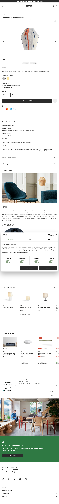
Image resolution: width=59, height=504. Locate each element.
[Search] (6, 5)
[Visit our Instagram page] (3, 479)
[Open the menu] (2, 5)
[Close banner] (56, 234)
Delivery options (6, 164)
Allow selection (29, 268)
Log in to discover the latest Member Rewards (29, 1)
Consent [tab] (10, 239)
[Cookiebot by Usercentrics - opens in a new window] (47, 235)
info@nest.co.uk (16, 472)
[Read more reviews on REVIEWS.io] (8, 391)
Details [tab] (29, 239)
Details (4, 116)
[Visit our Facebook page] (9, 479)
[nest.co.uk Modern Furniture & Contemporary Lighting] (29, 5)
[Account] (50, 5)
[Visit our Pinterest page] (14, 479)
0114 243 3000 (13, 470)
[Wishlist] (53, 5)
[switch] (22, 261)
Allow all (48, 268)
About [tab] (48, 239)
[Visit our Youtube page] (20, 479)
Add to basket (27, 100)
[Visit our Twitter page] (26, 479)
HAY (4, 14)
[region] (36, 385)
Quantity (4, 91)
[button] (16, 385)
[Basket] (56, 5)
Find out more (12, 455)
